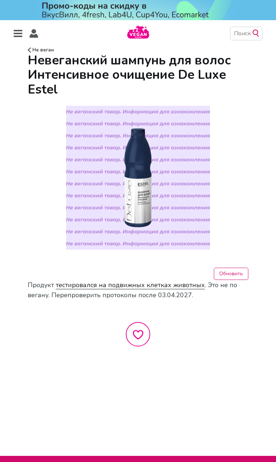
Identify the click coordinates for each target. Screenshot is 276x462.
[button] (33, 33)
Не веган (42, 50)
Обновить (231, 273)
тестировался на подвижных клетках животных (130, 285)
